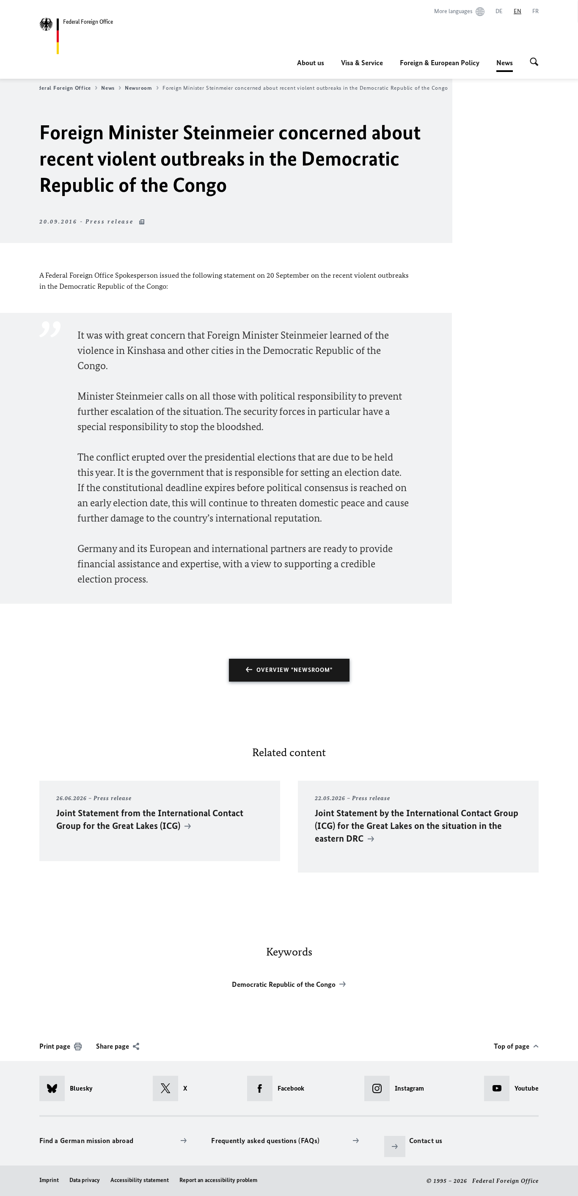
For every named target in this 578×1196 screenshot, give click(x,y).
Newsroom (138, 88)
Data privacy (84, 1180)
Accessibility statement (139, 1180)
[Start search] (534, 62)
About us (310, 62)
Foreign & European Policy (439, 62)
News (504, 65)
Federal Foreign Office (61, 88)
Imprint (49, 1180)
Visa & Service (362, 62)
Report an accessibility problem (218, 1180)
